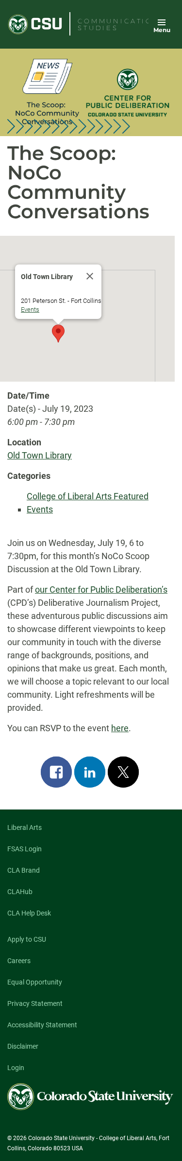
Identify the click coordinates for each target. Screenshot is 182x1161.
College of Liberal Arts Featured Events (88, 502)
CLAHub (20, 892)
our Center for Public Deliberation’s (101, 589)
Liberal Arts (24, 827)
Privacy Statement (35, 1003)
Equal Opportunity (34, 982)
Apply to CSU (26, 939)
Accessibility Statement (42, 1025)
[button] (58, 333)
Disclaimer (22, 1046)
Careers (19, 961)
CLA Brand (23, 870)
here (120, 728)
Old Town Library (39, 455)
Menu (161, 30)
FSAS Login (24, 849)
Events (30, 309)
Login (15, 1068)
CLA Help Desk (29, 913)
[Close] (89, 276)
